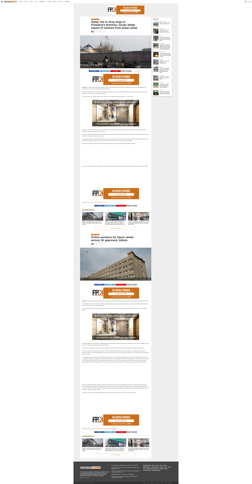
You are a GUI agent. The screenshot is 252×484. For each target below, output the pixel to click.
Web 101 (55, 1)
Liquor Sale (111, 428)
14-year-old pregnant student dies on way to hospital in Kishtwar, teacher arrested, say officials (138, 223)
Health (169, 467)
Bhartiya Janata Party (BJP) (152, 468)
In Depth (26, 1)
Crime (144, 468)
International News (156, 470)
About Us (60, 1)
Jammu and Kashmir (94, 202)
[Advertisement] (115, 155)
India (161, 465)
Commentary (42, 1)
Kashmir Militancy (155, 467)
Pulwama (104, 202)
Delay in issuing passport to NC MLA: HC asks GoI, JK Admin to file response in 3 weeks (92, 223)
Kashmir (157, 465)
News (20, 1)
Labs (36, 1)
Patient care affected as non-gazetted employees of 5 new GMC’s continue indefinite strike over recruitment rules (115, 223)
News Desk (99, 31)
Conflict (165, 465)
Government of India (163, 468)
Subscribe (67, 1)
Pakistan (161, 467)
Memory (49, 1)
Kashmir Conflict (146, 467)
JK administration (103, 428)
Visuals (31, 1)
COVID (166, 467)
